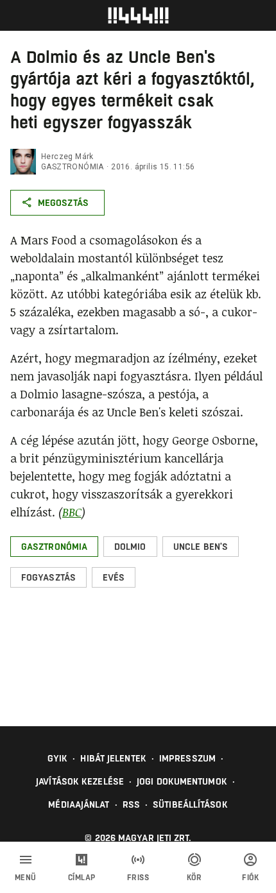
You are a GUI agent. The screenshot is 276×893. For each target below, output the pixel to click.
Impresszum (187, 758)
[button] (54, 546)
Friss (138, 877)
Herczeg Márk (67, 156)
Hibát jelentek (113, 758)
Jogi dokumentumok (182, 781)
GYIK (57, 758)
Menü (26, 877)
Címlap (82, 877)
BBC (72, 512)
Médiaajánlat (78, 804)
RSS (131, 804)
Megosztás (63, 203)
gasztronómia (72, 166)
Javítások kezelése (80, 781)
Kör (194, 877)
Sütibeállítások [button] (190, 804)
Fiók (250, 877)
